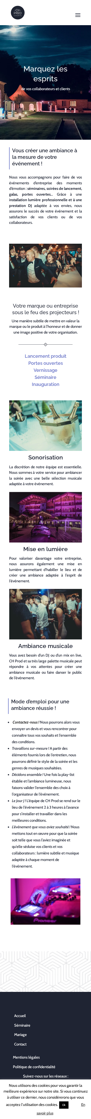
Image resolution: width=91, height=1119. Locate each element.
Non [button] (74, 1104)
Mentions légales (26, 1057)
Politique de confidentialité (34, 1067)
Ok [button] (63, 1105)
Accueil (20, 1016)
